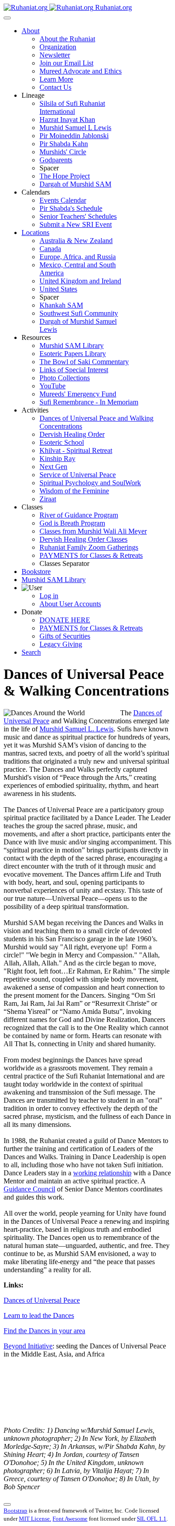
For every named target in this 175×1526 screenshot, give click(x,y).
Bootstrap (15, 1510)
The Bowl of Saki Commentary (84, 361)
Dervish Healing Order (72, 434)
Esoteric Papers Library (72, 353)
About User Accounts (70, 604)
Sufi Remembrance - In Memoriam (88, 402)
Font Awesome (70, 1518)
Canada (50, 248)
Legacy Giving (60, 644)
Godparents (55, 160)
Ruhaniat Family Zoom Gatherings (88, 547)
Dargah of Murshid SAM (75, 184)
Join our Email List (66, 63)
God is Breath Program (72, 523)
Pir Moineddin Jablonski (74, 135)
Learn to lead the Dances (39, 1315)
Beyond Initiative (28, 1346)
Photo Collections (64, 378)
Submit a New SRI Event (75, 224)
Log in (48, 596)
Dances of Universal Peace (42, 1300)
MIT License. (35, 1518)
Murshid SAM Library (71, 345)
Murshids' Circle (62, 152)
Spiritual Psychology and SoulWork (90, 483)
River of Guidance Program (78, 515)
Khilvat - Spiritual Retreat (75, 450)
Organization (57, 47)
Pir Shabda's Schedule (70, 208)
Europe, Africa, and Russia (77, 257)
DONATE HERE (64, 620)
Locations (35, 232)
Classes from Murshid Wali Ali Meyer (93, 531)
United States (58, 289)
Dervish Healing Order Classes (83, 539)
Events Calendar (62, 200)
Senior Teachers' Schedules (78, 216)
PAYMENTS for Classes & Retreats (91, 555)
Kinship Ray (57, 458)
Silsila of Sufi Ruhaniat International (72, 107)
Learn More (56, 79)
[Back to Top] (7, 1504)
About (30, 31)
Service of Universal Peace (77, 474)
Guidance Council (29, 1189)
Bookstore (36, 571)
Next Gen (53, 466)
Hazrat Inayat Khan (67, 119)
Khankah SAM (61, 305)
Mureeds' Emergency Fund (77, 394)
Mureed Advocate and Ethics (80, 71)
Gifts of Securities (64, 636)
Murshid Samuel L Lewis (75, 127)
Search (31, 652)
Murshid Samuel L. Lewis (76, 729)
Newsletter (54, 55)
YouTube (52, 386)
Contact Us (55, 87)
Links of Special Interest (73, 370)
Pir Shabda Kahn (63, 144)
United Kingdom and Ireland (80, 281)
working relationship (102, 1173)
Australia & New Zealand (76, 240)
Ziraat (47, 499)
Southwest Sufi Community (78, 313)
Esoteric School (61, 442)
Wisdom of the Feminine (74, 491)
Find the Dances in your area (44, 1331)
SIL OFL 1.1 (151, 1518)
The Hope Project (64, 176)
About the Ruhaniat (67, 39)
